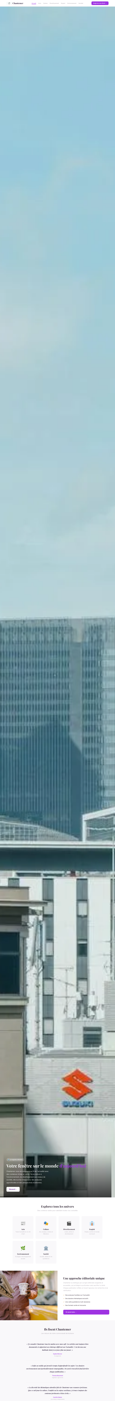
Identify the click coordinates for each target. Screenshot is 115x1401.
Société (81, 3)
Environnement (71, 3)
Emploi (63, 3)
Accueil (34, 3)
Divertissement (54, 3)
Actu (39, 3)
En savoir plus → (71, 1312)
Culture (45, 3)
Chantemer (17, 3)
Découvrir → (13, 1189)
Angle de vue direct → (100, 3)
